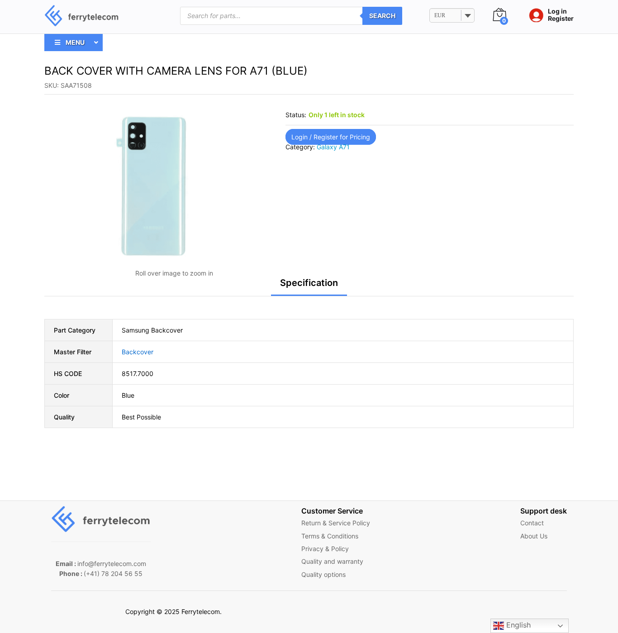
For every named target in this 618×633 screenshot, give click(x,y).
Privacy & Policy (325, 548)
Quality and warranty (332, 561)
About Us (533, 536)
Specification (309, 282)
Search (382, 15)
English (517, 624)
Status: (295, 115)
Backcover (137, 352)
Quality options (323, 574)
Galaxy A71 (333, 147)
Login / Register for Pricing (330, 137)
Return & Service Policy (335, 523)
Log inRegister (561, 15)
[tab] (309, 286)
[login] (533, 16)
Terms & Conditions (329, 536)
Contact (532, 523)
